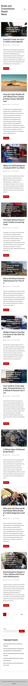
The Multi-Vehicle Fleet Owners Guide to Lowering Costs (13, 222)
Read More (6, 68)
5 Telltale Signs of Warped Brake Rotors (14, 450)
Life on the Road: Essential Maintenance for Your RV (13, 280)
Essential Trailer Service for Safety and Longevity (13, 40)
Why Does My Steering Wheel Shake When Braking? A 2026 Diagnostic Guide (14, 511)
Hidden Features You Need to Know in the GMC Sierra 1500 (13, 334)
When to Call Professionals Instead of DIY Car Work (14, 166)
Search (5, 628)
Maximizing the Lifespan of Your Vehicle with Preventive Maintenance (14, 574)
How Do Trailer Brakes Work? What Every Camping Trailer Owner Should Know (13, 97)
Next (21, 614)
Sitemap (14, 683)
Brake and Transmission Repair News (8, 10)
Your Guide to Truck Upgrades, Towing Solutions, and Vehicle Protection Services (14, 389)
